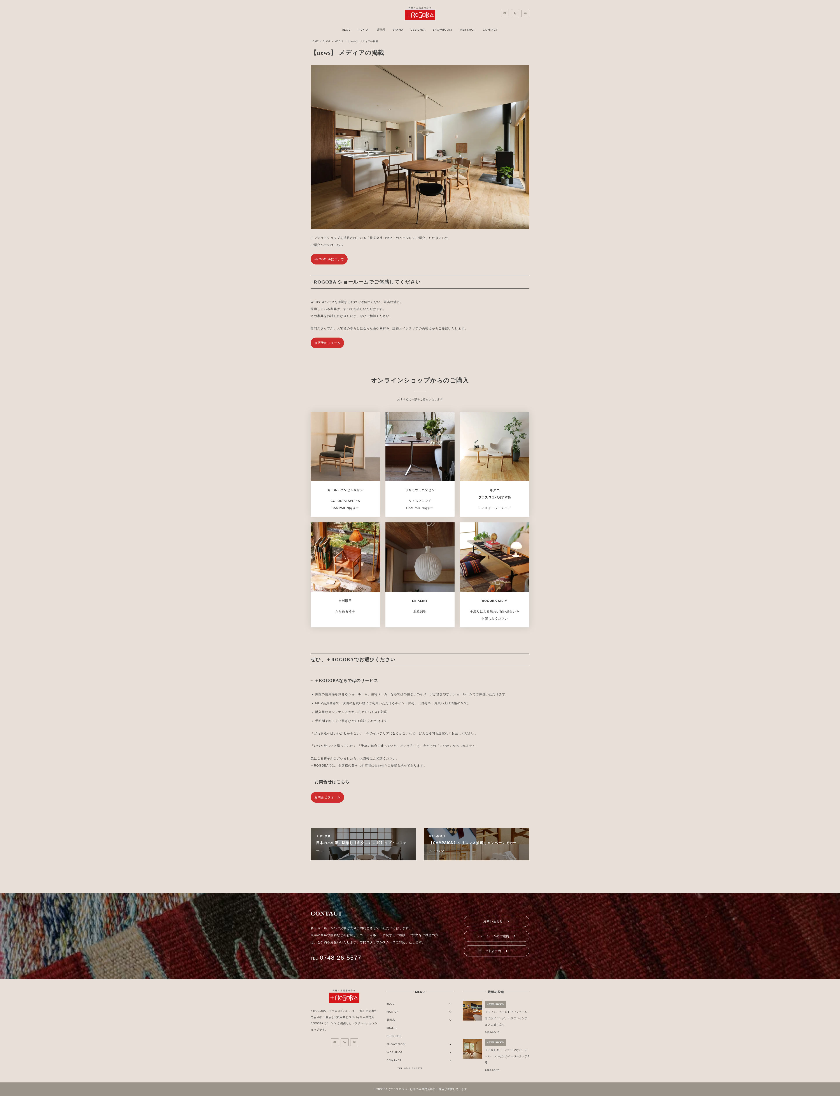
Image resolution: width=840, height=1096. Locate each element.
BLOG (391, 1004)
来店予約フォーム (327, 343)
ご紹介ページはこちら (327, 245)
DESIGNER (394, 1036)
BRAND (392, 1028)
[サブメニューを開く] (450, 1003)
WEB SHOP (395, 1052)
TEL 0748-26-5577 (409, 1068)
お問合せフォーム (327, 797)
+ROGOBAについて (329, 259)
